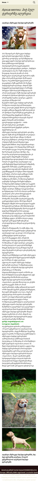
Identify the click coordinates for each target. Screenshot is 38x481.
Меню (4, 2)
